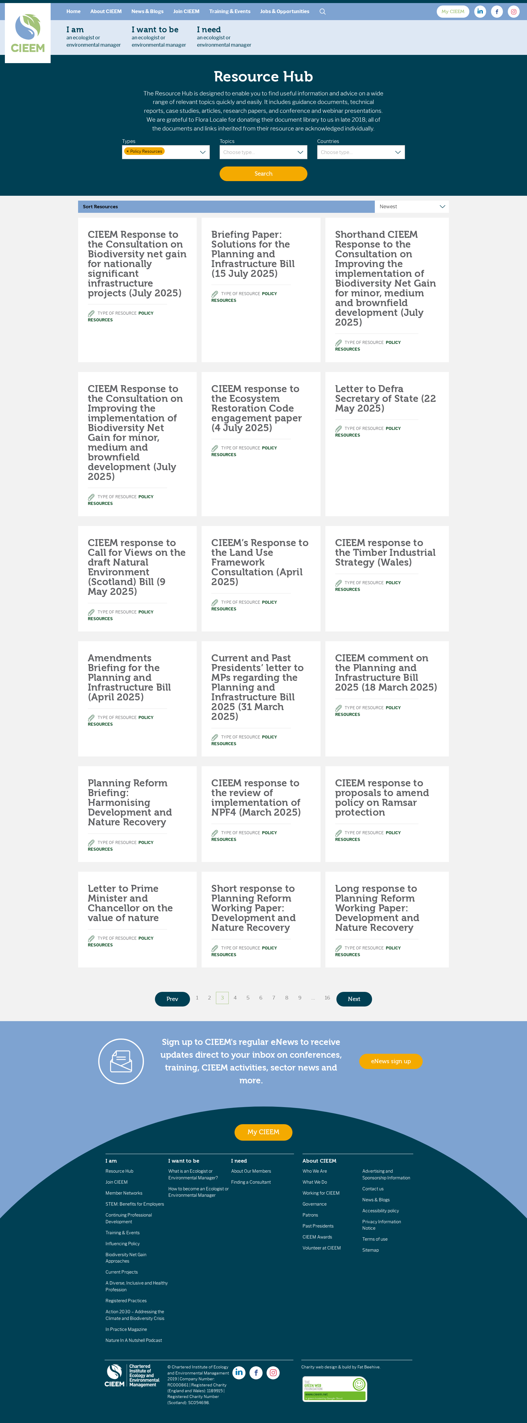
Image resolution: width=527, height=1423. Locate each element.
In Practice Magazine (126, 1329)
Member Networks (124, 1193)
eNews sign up (391, 1061)
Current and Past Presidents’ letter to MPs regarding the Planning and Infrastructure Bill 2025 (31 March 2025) (257, 687)
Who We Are (315, 1171)
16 (327, 998)
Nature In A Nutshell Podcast (134, 1340)
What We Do (315, 1182)
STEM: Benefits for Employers (135, 1204)
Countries (328, 141)
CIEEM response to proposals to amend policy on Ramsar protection (382, 798)
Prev (172, 999)
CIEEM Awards (317, 1237)
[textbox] (170, 151)
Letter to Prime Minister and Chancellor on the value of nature (130, 903)
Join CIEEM (186, 11)
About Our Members (251, 1171)
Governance (315, 1204)
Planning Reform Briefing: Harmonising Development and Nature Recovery (130, 803)
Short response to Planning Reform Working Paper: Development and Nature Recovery (253, 908)
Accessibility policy (380, 1211)
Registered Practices (126, 1300)
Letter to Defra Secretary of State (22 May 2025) (385, 398)
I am (111, 1161)
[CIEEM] (28, 33)
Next (354, 999)
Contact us (373, 1189)
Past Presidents (318, 1226)
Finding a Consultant (251, 1182)
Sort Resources (100, 206)
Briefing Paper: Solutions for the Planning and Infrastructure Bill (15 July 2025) (253, 254)
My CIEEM (453, 11)
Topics (227, 141)
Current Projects (122, 1272)
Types (128, 141)
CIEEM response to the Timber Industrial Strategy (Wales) (385, 552)
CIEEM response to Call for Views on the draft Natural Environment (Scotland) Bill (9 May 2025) (137, 567)
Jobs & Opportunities (284, 11)
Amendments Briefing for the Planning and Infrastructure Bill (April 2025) (129, 678)
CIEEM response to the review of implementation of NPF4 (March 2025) (256, 798)
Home (73, 11)
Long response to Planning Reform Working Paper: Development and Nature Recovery (377, 908)
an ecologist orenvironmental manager (93, 36)
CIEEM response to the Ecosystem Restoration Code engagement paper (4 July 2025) (256, 408)
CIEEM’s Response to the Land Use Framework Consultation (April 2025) (260, 562)
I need (239, 1161)
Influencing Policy (123, 1243)
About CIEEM (106, 11)
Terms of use (375, 1239)
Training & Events (229, 11)
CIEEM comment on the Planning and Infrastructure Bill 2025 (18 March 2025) (386, 673)
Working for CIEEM (321, 1193)
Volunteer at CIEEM (322, 1248)
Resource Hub (119, 1171)
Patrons (310, 1215)
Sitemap (370, 1250)
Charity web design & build (326, 1367)
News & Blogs (147, 11)
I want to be (183, 1161)
